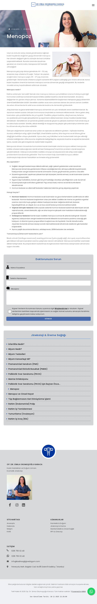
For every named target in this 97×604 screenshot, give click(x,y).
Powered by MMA (78, 591)
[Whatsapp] (91, 591)
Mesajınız (14, 289)
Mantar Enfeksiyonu (18, 379)
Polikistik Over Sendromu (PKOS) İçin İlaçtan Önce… (34, 384)
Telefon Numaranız (18, 278)
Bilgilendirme (61, 308)
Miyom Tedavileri (16, 354)
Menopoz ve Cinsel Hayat (21, 394)
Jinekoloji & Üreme (58, 526)
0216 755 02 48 (17, 551)
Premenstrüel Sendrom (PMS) (23, 364)
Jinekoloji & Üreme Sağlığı (33, 29)
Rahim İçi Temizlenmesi (20, 409)
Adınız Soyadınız (17, 267)
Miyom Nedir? (15, 349)
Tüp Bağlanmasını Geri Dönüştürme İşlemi (29, 399)
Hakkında (11, 526)
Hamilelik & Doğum (58, 523)
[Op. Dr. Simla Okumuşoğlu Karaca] (48, 4)
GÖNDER (48, 319)
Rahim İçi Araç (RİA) (18, 419)
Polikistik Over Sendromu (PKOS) (24, 374)
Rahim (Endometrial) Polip (21, 404)
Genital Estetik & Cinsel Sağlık (62, 529)
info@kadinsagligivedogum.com (25, 561)
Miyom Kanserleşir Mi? (19, 359)
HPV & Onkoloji (56, 531)
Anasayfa (15, 29)
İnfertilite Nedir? (16, 344)
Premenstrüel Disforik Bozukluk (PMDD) (27, 369)
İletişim (10, 529)
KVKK (9, 531)
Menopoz (14, 389)
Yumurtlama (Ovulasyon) (21, 413)
